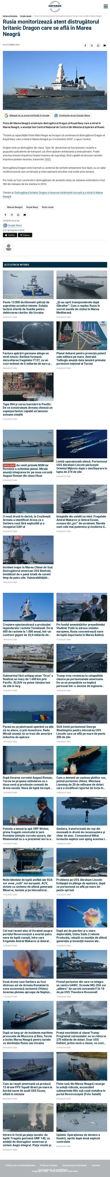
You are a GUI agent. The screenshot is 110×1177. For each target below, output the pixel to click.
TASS (47, 159)
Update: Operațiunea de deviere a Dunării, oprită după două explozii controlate (78, 1138)
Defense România (10, 16)
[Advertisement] (81, 399)
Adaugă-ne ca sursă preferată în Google (29, 115)
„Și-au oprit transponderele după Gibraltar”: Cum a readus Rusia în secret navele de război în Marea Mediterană (78, 307)
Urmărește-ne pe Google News (74, 115)
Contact (96, 1165)
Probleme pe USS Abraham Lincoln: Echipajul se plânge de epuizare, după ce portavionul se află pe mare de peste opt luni (80, 885)
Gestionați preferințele (74, 1165)
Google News (15, 225)
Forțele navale (25, 16)
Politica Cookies (49, 1165)
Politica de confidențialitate (20, 1165)
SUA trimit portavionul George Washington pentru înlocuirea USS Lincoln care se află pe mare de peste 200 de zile (80, 732)
